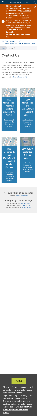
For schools (9, 172)
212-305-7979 (26, 207)
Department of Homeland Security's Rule (18, 12)
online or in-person (18, 77)
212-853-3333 (26, 205)
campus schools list (22, 196)
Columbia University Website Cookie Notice (17, 409)
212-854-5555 (25, 203)
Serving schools (9, 120)
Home (3, 48)
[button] (35, 7)
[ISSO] (18, 42)
